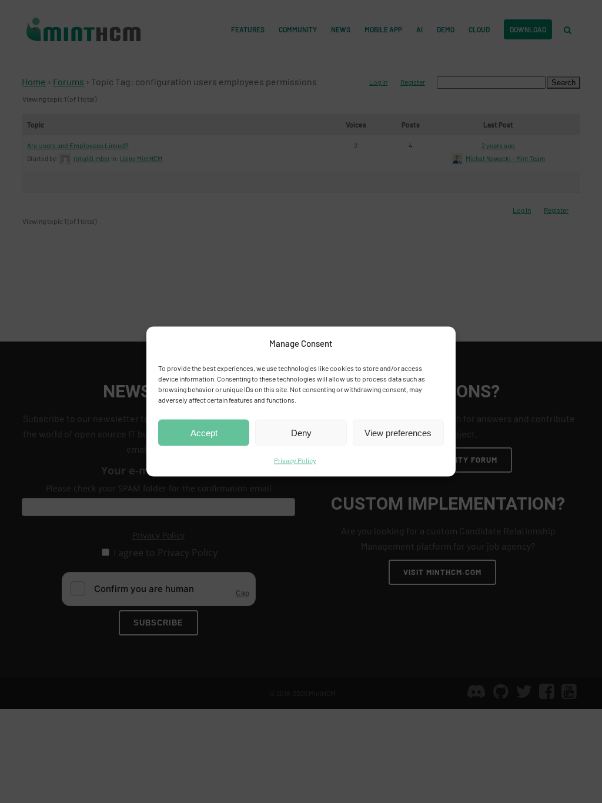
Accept (204, 432)
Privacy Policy (295, 460)
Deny (301, 432)
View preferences (398, 432)
